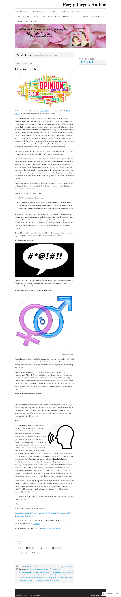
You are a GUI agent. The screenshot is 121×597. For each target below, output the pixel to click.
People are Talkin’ (28, 16)
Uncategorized (32, 566)
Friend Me (54, 513)
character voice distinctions (33, 575)
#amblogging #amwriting (34, 569)
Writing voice (54, 580)
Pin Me (47, 513)
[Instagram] (85, 62)
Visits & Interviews (70, 11)
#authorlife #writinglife (52, 569)
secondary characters (38, 577)
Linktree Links (92, 16)
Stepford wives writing (56, 577)
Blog (53, 11)
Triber (62, 513)
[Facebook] (82, 62)
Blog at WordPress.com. (98, 595)
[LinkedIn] (90, 62)
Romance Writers (24, 577)
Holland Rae (59, 575)
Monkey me (20, 516)
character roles (61, 572)
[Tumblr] (95, 62)
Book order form (27, 21)
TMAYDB (36, 523)
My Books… (39, 11)
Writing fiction (32, 580)
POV (65, 575)
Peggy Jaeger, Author (84, 4)
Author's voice (50, 572)
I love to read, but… (28, 69)
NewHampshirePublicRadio (50, 528)
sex (47, 577)
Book (67, 513)
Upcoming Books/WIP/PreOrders (61, 16)
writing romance (43, 580)
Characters (46, 575)
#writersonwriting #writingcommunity (32, 572)
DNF (52, 575)
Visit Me (33, 513)
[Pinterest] (87, 62)
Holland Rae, (44, 111)
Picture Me (40, 513)
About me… (23, 11)
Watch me (29, 516)
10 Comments (68, 566)
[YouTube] (93, 62)
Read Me (25, 513)
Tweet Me (18, 513)
